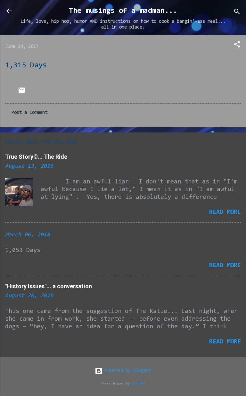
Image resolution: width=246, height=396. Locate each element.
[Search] (237, 13)
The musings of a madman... (123, 11)
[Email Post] (22, 92)
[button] (237, 45)
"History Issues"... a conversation (48, 286)
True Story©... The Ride (36, 156)
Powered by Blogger (126, 370)
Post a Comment (29, 112)
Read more (225, 212)
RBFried (138, 383)
